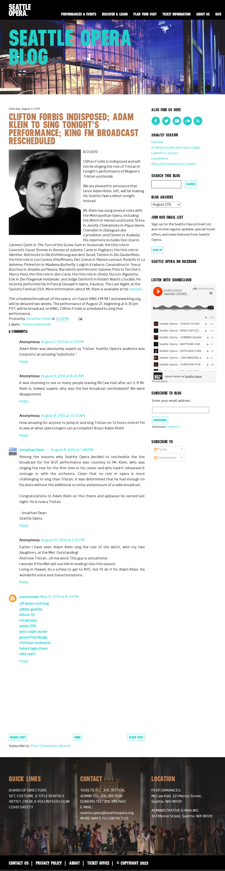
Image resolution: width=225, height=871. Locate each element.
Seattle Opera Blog (70, 47)
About (74, 863)
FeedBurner (172, 426)
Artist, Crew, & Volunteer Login (39, 801)
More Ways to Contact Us (104, 818)
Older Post (136, 737)
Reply (24, 361)
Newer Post (18, 737)
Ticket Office (98, 863)
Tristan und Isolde (36, 324)
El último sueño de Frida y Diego (175, 147)
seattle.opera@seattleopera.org (107, 813)
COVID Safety (21, 807)
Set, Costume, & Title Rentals (36, 796)
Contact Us (19, 863)
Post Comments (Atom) (50, 746)
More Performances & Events (173, 164)
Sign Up (157, 250)
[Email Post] (79, 318)
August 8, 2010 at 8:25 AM (62, 376)
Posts (162, 449)
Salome (157, 142)
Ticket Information (176, 14)
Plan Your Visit (145, 14)
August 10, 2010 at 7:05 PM (63, 540)
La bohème (159, 158)
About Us (203, 14)
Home (77, 737)
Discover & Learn (115, 14)
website (135, 289)
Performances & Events (78, 14)
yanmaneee (29, 596)
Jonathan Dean (31, 450)
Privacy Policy (49, 863)
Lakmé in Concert (164, 153)
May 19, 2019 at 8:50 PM (59, 596)
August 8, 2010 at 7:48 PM (72, 450)
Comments (166, 457)
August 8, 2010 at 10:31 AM (63, 415)
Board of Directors (28, 790)
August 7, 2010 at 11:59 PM (62, 342)
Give (218, 14)
